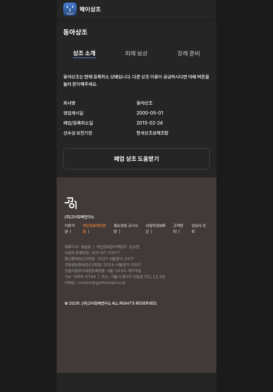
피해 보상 (136, 53)
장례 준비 (188, 53)
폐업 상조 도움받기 (136, 158)
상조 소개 (84, 52)
